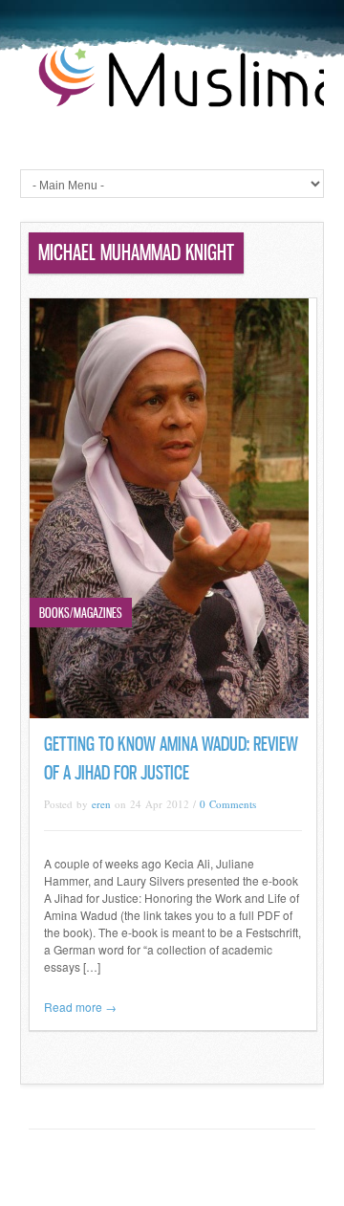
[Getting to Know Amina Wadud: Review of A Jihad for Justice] (169, 713)
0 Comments (228, 804)
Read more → (80, 1006)
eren (101, 804)
